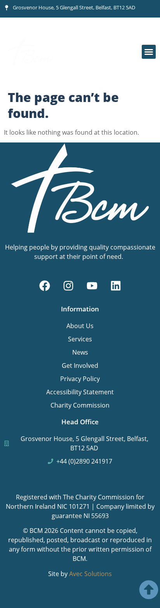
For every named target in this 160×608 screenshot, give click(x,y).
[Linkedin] (116, 286)
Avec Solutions (90, 573)
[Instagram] (68, 286)
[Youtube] (92, 286)
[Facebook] (45, 286)
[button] (149, 52)
